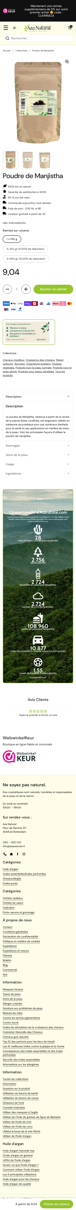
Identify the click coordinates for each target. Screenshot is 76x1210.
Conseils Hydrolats (14, 1107)
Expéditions (10, 946)
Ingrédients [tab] (13, 473)
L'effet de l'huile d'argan (16, 1160)
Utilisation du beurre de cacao (21, 1098)
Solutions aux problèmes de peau (23, 1008)
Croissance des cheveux (40, 360)
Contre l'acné (10, 1022)
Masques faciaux (13, 989)
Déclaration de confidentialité (20, 936)
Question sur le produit (16, 1088)
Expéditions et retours (16, 950)
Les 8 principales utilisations (19, 1174)
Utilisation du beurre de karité (20, 1093)
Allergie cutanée (12, 1003)
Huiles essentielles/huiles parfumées (24, 873)
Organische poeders (38, 363)
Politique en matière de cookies (21, 941)
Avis (5, 974)
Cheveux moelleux (13, 360)
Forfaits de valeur (13, 902)
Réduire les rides (13, 1013)
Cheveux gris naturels (15, 1036)
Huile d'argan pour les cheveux (21, 1179)
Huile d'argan (10, 869)
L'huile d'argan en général (18, 1155)
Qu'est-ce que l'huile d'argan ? (21, 1165)
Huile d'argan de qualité (17, 1184)
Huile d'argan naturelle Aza (18, 1150)
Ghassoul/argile (12, 878)
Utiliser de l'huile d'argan (17, 1136)
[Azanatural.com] (37, 28)
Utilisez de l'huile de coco (17, 1126)
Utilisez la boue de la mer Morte (21, 1131)
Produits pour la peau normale (33, 367)
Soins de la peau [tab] (17, 455)
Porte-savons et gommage (18, 912)
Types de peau (12, 994)
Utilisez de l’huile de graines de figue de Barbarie (32, 1117)
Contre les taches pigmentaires (21, 1017)
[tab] (38, 396)
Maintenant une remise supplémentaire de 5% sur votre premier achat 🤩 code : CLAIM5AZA (46, 10)
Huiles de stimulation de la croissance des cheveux (33, 1027)
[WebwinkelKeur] (19, 761)
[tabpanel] (38, 421)
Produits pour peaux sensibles (36, 371)
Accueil (7, 50)
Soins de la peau (13, 998)
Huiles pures (10, 883)
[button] (69, 28)
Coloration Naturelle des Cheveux (23, 1032)
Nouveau (19, 363)
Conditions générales (15, 931)
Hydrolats (8, 907)
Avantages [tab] (13, 445)
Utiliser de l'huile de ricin (17, 1121)
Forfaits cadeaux (13, 898)
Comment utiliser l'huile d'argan (21, 1169)
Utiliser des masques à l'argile (20, 1112)
